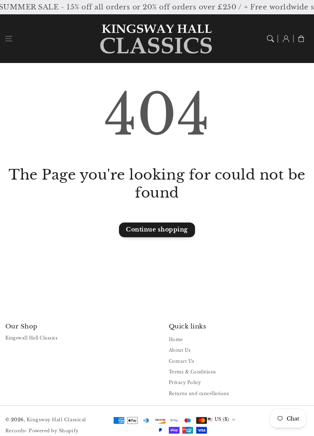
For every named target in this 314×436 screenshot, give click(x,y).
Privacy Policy (185, 382)
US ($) (222, 419)
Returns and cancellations (199, 393)
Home (176, 339)
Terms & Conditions (192, 372)
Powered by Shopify (53, 431)
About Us (180, 350)
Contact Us (182, 361)
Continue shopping (157, 229)
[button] (8, 38)
